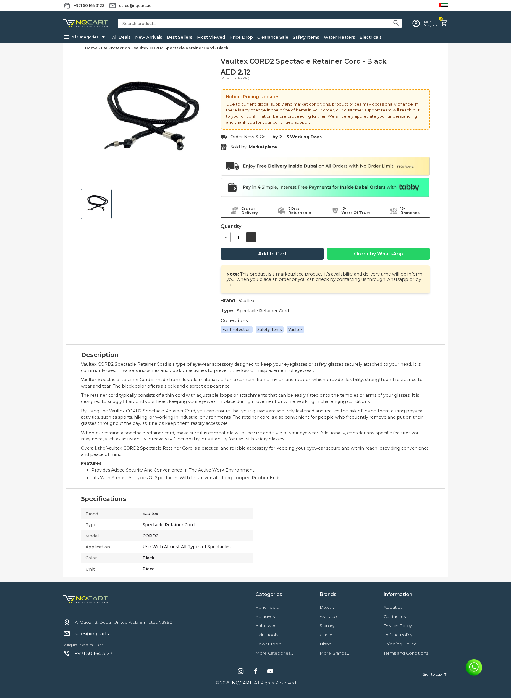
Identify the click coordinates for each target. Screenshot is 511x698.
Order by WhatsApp (378, 254)
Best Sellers (180, 37)
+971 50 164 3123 (89, 5)
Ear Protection (115, 48)
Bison (325, 644)
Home (91, 48)
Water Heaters (339, 37)
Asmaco (328, 616)
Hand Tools (267, 607)
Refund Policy (398, 634)
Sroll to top (435, 674)
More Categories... (274, 653)
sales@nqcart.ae (135, 5)
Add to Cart (272, 254)
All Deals (121, 37)
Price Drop (241, 37)
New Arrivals (148, 37)
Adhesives (266, 625)
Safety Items (306, 37)
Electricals (371, 37)
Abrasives (265, 616)
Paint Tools (267, 634)
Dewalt (327, 607)
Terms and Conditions (406, 653)
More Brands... (334, 653)
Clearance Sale (272, 37)
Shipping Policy (400, 644)
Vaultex (295, 329)
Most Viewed (211, 37)
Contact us (395, 616)
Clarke (326, 634)
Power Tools (268, 644)
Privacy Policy (398, 625)
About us (393, 607)
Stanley (327, 625)
